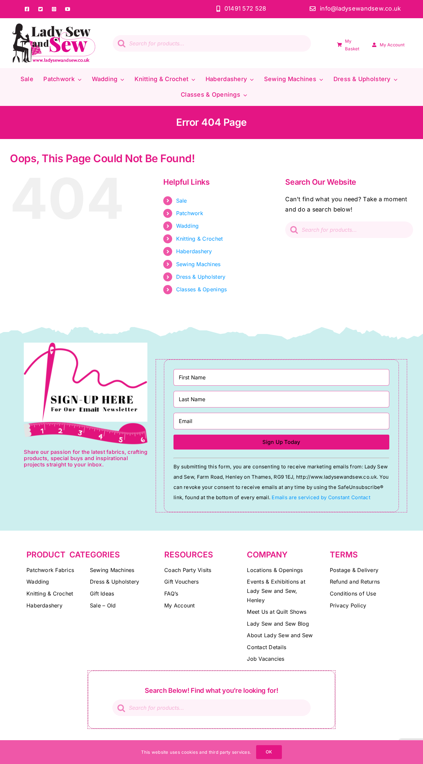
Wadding (187, 225)
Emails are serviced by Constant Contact (321, 498)
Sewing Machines (198, 264)
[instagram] (54, 9)
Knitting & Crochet (199, 238)
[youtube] (68, 9)
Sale (181, 200)
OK (269, 751)
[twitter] (41, 9)
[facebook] (27, 9)
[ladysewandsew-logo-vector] (54, 26)
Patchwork (189, 213)
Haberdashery (194, 251)
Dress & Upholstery (201, 276)
